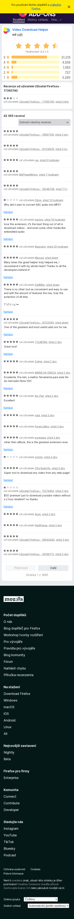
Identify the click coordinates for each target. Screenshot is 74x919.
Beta (7, 759)
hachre (39, 219)
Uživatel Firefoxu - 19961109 (36, 134)
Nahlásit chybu (15, 668)
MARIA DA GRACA (45, 372)
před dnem (51, 257)
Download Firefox (17, 694)
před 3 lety (62, 101)
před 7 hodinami (49, 174)
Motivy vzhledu (38, 19)
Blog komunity (14, 655)
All (5, 734)
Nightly (9, 752)
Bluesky (9, 848)
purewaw (40, 437)
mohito (39, 457)
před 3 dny (47, 415)
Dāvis (38, 200)
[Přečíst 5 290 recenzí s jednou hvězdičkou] (35, 77)
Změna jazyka (12, 899)
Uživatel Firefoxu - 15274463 (36, 490)
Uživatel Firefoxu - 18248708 (36, 188)
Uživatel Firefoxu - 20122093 (36, 322)
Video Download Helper (30, 30)
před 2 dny (55, 342)
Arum (38, 514)
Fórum (8, 662)
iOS (6, 714)
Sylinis (38, 361)
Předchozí (20, 568)
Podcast (10, 855)
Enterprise (11, 778)
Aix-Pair (39, 395)
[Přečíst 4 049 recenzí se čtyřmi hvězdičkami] (35, 62)
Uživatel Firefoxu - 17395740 (36, 101)
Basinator (40, 246)
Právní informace (14, 873)
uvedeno (17, 880)
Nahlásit (8, 212)
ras (36, 160)
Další (53, 568)
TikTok (9, 842)
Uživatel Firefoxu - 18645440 (37, 539)
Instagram (11, 828)
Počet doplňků (15, 615)
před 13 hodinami (53, 200)
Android (9, 720)
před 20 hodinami (57, 246)
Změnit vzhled (12, 905)
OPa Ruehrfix (42, 468)
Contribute (12, 803)
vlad (37, 415)
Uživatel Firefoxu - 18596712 (36, 554)
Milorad (39, 257)
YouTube (10, 835)
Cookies (35, 869)
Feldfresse (41, 525)
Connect (10, 796)
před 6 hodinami (49, 160)
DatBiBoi (40, 284)
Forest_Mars (42, 426)
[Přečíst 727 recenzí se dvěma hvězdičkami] (35, 72)
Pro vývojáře (13, 642)
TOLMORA (41, 342)
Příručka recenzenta (18, 675)
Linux (7, 727)
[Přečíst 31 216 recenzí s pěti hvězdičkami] (35, 57)
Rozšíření (19, 19)
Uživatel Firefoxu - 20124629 (36, 149)
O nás (8, 622)
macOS (9, 707)
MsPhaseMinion (28, 174)
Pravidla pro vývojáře (19, 648)
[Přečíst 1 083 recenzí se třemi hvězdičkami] (35, 67)
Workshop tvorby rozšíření (23, 635)
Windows (10, 700)
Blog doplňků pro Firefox (22, 628)
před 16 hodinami (55, 219)
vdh (20, 34)
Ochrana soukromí (14, 869)
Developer (11, 810)
